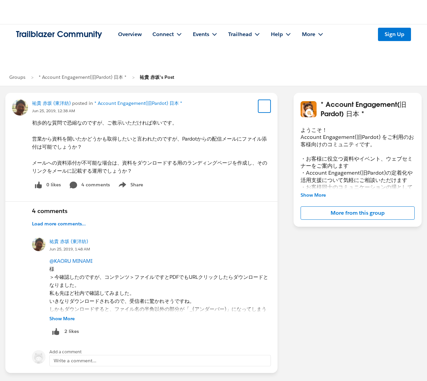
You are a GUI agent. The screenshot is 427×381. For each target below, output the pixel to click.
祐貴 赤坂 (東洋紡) (51, 103)
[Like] (55, 331)
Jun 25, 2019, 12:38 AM (53, 111)
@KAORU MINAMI (70, 261)
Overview (130, 34)
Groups (17, 77)
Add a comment (65, 352)
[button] (358, 213)
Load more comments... (59, 224)
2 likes (71, 331)
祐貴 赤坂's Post (157, 77)
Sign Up (394, 34)
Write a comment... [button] (75, 361)
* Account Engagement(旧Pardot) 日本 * (82, 77)
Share (129, 186)
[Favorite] (265, 106)
